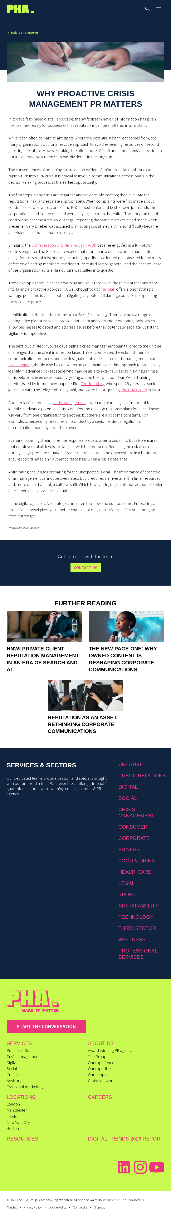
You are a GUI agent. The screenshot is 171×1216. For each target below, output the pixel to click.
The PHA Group (134, 389)
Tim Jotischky (92, 383)
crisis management (69, 402)
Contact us (85, 567)
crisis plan (106, 289)
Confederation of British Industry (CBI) (63, 245)
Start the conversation (46, 1026)
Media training (20, 364)
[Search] (147, 8)
